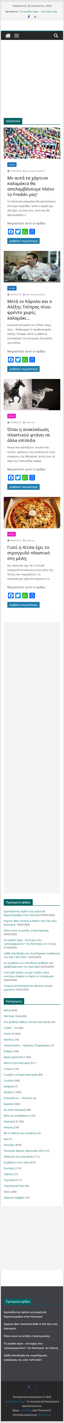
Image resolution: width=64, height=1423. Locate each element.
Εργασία (9, 1104)
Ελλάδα (12, 164)
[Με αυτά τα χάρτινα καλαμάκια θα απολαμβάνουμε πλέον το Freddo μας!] (32, 143)
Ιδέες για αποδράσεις (16, 1115)
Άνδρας (8, 1051)
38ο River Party (13, 1016)
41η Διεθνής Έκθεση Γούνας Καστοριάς (27, 1022)
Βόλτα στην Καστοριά (17, 1063)
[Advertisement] (32, 84)
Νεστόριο (9, 1145)
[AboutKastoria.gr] (8, 35)
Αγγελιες (9, 1039)
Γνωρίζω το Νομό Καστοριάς (21, 1074)
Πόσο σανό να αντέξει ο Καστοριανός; (26, 930)
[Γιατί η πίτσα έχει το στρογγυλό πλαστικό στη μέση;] (32, 512)
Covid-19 (9, 1033)
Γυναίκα (8, 1080)
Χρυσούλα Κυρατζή (35, 170)
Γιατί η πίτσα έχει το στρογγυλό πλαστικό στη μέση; (28, 552)
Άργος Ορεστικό (13, 1057)
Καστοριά (9, 1121)
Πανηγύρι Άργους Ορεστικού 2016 (24, 1150)
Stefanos (30, 422)
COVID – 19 (10, 1027)
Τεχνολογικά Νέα (14, 1185)
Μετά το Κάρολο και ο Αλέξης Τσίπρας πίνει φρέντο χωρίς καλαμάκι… (29, 309)
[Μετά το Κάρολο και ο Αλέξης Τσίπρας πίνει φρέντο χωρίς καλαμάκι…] (32, 266)
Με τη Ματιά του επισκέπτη (20, 1133)
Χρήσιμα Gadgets (14, 1197)
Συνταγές (9, 1168)
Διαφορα (9, 1086)
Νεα (6, 1139)
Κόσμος (8, 1127)
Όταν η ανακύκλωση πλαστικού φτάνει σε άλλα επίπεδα (28, 434)
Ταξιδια (8, 1174)
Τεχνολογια (10, 1180)
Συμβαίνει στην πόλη (16, 1162)
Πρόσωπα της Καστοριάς (18, 1156)
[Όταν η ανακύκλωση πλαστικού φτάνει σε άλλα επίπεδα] (32, 394)
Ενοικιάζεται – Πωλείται (18, 1098)
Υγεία (7, 1191)
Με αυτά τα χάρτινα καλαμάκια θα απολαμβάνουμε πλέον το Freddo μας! (30, 186)
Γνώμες (8, 1068)
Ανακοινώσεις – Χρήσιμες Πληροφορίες (27, 1045)
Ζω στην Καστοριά (15, 1109)
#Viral (11, 416)
